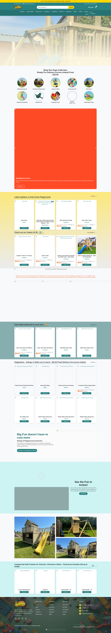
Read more (24, 443)
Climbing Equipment (22, 89)
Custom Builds (30, 11)
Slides (80, 11)
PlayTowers (68, 11)
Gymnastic (46, 11)
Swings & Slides (55, 89)
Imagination (54, 11)
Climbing (22, 11)
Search (71, 7)
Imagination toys (55, 102)
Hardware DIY (38, 102)
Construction (38, 11)
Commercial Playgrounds (39, 89)
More (86, 14)
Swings (86, 11)
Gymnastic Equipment (22, 102)
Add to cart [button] (24, 316)
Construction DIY (72, 89)
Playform (61, 11)
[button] (36, 1)
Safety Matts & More (89, 102)
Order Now (66, 443)
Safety (74, 11)
